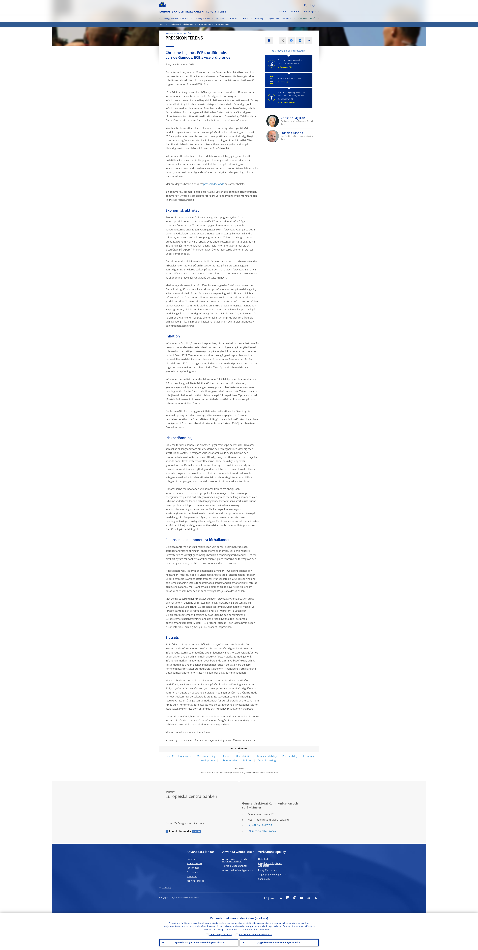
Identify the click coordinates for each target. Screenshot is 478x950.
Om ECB (282, 12)
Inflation (225, 756)
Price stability (290, 756)
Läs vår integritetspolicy (220, 935)
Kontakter (192, 877)
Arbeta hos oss (194, 863)
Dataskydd (263, 859)
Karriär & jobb (310, 12)
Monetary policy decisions (289, 80)
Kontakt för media (180, 831)
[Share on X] (282, 40)
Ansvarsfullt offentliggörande (237, 870)
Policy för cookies (267, 870)
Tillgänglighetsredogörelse (272, 875)
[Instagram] (295, 898)
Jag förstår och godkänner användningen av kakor (199, 943)
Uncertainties (243, 756)
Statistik (233, 19)
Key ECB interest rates (178, 756)
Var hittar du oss (195, 881)
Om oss (191, 859)
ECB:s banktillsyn (305, 19)
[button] (310, 5)
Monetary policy (206, 756)
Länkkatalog (166, 887)
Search (305, 5)
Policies (247, 761)
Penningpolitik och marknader (175, 19)
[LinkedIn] (288, 898)
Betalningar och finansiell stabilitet (209, 19)
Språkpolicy (264, 879)
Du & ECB (295, 12)
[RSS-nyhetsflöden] (316, 898)
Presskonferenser (221, 24)
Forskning (258, 19)
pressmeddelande (213, 184)
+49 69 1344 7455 (262, 825)
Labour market (229, 761)
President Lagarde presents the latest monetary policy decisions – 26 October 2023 (292, 98)
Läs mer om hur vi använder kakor (255, 935)
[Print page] (269, 40)
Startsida (163, 24)
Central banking (267, 761)
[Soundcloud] (309, 898)
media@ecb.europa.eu (265, 831)
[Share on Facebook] (291, 40)
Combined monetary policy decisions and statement (290, 63)
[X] (281, 898)
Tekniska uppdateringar (234, 866)
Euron (245, 19)
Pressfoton (192, 872)
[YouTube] (302, 898)
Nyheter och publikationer (280, 19)
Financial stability (267, 756)
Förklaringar (193, 868)
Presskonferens (204, 24)
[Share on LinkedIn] (300, 40)
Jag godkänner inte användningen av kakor (279, 943)
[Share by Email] (308, 40)
